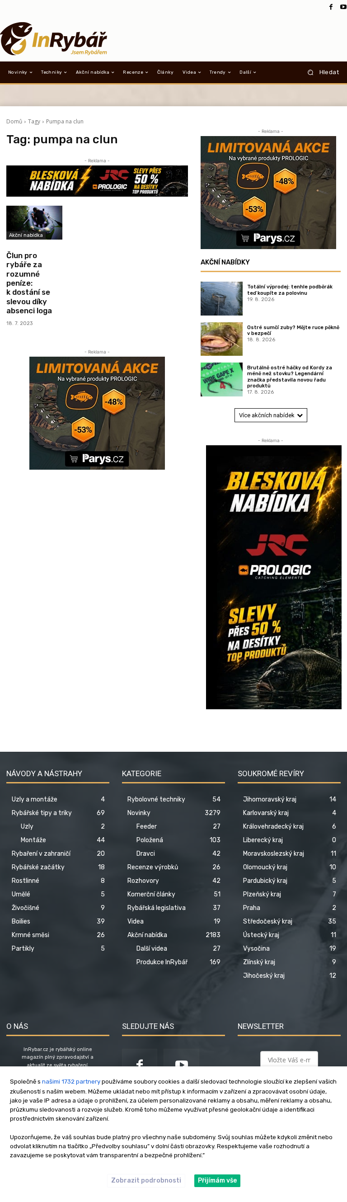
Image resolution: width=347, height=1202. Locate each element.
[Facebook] (330, 7)
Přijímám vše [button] (217, 1180)
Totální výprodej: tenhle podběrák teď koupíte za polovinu (290, 290)
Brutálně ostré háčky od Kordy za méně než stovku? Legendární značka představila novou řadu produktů (289, 377)
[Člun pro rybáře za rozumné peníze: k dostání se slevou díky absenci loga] (34, 222)
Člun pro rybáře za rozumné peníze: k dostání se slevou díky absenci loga (29, 283)
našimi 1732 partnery (71, 1081)
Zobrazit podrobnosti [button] (146, 1180)
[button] (320, 72)
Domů (14, 121)
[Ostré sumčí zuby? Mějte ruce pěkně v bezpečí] (222, 339)
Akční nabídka (26, 235)
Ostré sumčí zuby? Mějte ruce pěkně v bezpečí (293, 330)
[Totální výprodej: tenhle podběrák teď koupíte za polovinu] (222, 298)
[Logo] (53, 38)
